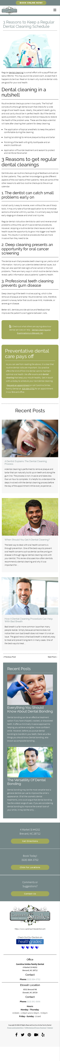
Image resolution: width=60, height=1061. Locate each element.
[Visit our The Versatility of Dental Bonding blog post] (30, 776)
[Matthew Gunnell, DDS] (32, 947)
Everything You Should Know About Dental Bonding (30, 709)
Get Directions (30, 841)
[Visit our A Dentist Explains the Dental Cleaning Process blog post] (30, 438)
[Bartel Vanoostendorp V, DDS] (23, 947)
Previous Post (10, 657)
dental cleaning (16, 72)
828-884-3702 (28, 388)
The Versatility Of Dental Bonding (26, 782)
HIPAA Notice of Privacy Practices (35, 1028)
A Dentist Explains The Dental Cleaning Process (26, 462)
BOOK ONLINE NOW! (31, 3)
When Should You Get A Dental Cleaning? (27, 539)
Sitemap (50, 1028)
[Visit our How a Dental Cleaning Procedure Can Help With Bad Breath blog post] (30, 596)
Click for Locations (30, 867)
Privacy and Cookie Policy (15, 1028)
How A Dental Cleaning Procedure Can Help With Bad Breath (29, 620)
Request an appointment (18, 385)
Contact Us (30, 893)
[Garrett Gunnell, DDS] (37, 947)
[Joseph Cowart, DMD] (28, 947)
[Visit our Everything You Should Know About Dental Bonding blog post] (30, 704)
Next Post (52, 657)
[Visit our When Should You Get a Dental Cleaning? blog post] (30, 517)
